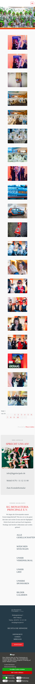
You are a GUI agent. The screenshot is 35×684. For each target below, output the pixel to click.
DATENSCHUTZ (17, 634)
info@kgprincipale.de (16, 473)
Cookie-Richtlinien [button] (9, 664)
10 (18, 417)
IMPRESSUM (17, 639)
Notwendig (11, 678)
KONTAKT (18, 644)
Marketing (25, 681)
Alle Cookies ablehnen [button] (17, 672)
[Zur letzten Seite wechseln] (25, 417)
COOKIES (18, 637)
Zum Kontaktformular (16, 488)
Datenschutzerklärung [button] (10, 666)
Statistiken (11, 681)
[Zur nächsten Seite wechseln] (22, 417)
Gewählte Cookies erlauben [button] (17, 669)
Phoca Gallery (30, 427)
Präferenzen (25, 678)
